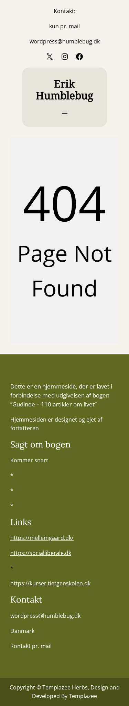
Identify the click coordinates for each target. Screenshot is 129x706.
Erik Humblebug (64, 90)
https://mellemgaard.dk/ (42, 538)
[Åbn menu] (65, 112)
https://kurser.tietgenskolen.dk (50, 583)
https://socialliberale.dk (40, 553)
